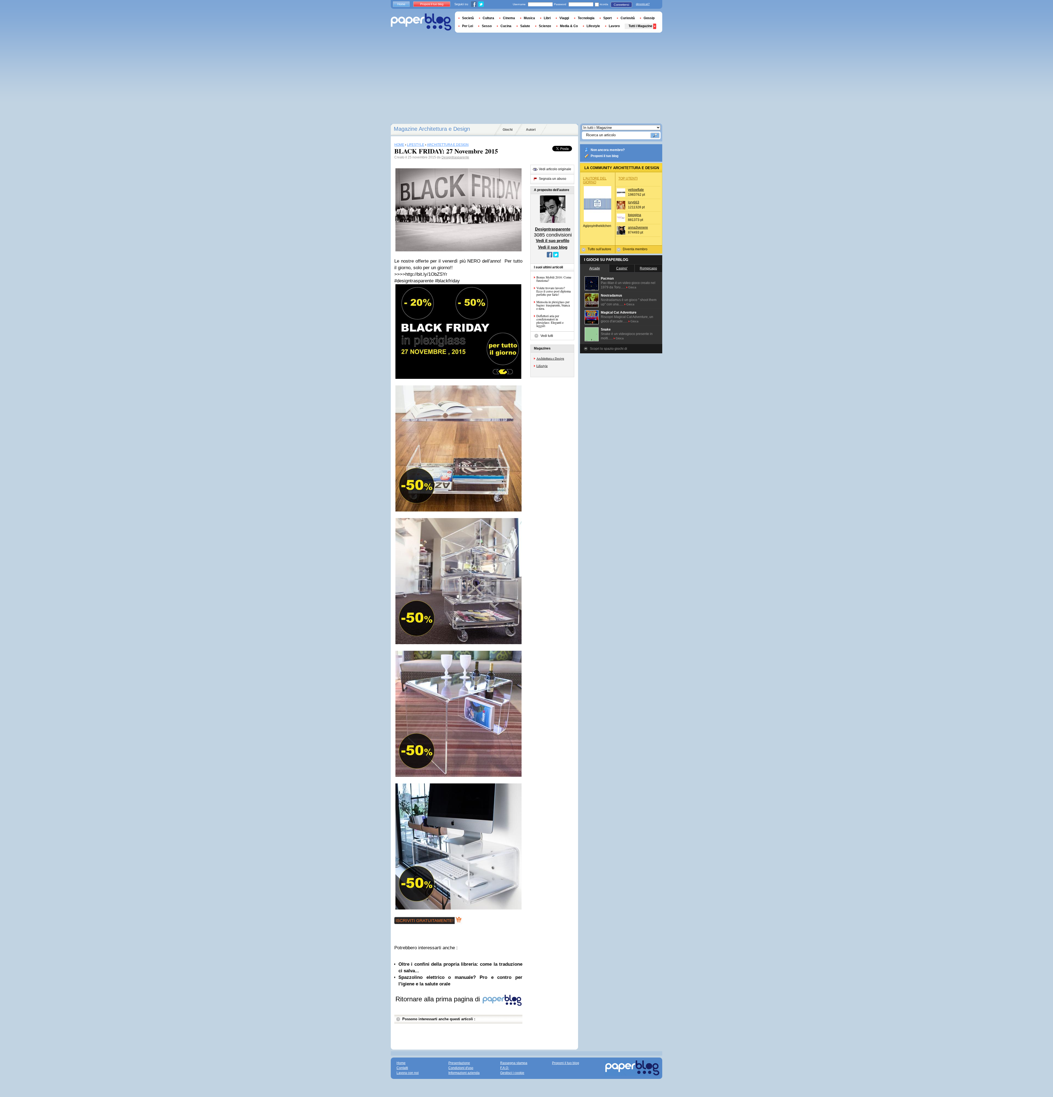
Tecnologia (586, 18)
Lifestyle (542, 365)
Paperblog (421, 22)
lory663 (633, 202)
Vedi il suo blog (552, 247)
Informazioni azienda (464, 1073)
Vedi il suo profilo (552, 240)
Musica (529, 18)
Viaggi (564, 18)
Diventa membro (635, 249)
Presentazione (459, 1063)
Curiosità (628, 18)
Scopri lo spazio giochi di (608, 349)
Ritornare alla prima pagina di (438, 999)
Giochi (508, 130)
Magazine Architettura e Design (432, 129)
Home (401, 4)
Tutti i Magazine (640, 26)
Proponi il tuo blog (604, 156)
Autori (531, 130)
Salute (525, 26)
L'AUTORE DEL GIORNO (595, 180)
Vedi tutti (546, 336)
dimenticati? (643, 4)
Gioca (632, 287)
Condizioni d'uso (460, 1068)
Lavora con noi (408, 1073)
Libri (547, 18)
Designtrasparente (455, 157)
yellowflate (636, 190)
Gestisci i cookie (512, 1073)
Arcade (594, 268)
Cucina (505, 26)
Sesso (487, 26)
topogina (634, 215)
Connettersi (621, 4)
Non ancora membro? (608, 150)
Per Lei (467, 26)
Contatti (402, 1068)
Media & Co (569, 26)
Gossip (649, 18)
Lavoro (614, 26)
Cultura (488, 18)
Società (468, 18)
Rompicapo (648, 268)
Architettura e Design (550, 358)
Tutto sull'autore (599, 249)
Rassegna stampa (513, 1063)
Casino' (621, 268)
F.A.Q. (504, 1068)
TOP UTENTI (628, 178)
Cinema (509, 18)
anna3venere (638, 227)
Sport (607, 18)
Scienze (545, 26)
